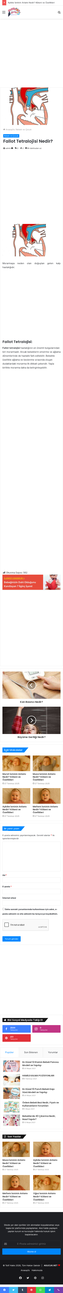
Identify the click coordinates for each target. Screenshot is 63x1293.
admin (8, 148)
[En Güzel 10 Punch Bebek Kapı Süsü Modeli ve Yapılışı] (11, 1093)
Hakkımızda (37, 1270)
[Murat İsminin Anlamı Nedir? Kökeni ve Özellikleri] (16, 763)
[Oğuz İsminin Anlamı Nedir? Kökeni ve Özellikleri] (47, 1182)
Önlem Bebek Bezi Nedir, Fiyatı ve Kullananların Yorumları (40, 1104)
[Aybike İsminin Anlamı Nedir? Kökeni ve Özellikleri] (16, 796)
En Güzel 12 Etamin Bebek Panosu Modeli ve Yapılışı (40, 1064)
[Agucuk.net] (14, 12)
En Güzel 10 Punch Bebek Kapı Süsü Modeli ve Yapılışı (38, 1091)
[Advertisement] (31, 53)
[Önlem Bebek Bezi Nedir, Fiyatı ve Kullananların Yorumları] (11, 1106)
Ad (4, 875)
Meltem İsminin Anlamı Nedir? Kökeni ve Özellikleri (45, 809)
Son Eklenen (31, 1052)
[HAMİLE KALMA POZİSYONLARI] (11, 1079)
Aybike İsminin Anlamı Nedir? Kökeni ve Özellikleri (31, 2)
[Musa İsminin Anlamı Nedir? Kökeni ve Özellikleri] (47, 763)
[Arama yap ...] (59, 13)
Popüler (9, 1052)
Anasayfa (9, 129)
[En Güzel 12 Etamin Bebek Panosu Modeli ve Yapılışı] (11, 1066)
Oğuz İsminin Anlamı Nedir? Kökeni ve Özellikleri (44, 1196)
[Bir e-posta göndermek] (12, 148)
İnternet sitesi (9, 898)
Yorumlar (53, 1052)
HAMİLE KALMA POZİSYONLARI (38, 1075)
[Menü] (3, 13)
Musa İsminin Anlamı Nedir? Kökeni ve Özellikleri (44, 776)
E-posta (7, 886)
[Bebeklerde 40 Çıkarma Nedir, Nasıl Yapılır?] (11, 1120)
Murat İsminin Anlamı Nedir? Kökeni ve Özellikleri (14, 776)
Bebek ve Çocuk (23, 129)
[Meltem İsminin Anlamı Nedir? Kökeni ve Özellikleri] (47, 796)
